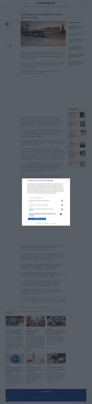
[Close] (67, 181)
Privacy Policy (53, 223)
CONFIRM (37, 218)
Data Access (46, 223)
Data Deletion (39, 223)
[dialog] (46, 202)
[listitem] (46, 198)
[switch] (61, 200)
